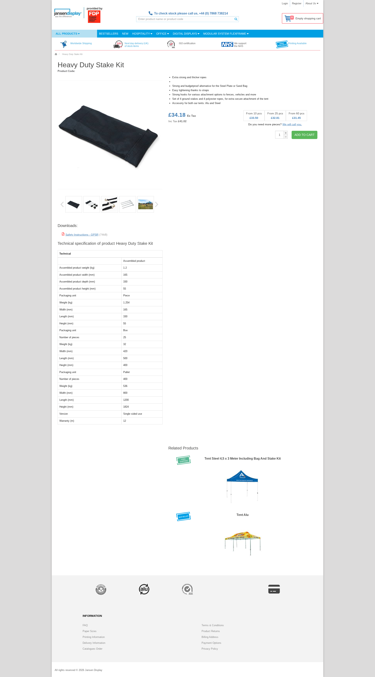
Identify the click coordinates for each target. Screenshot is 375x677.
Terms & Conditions (213, 625)
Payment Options (211, 642)
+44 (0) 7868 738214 (213, 13)
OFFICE (161, 33)
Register (296, 3)
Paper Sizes (89, 631)
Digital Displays (185, 33)
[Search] (236, 19)
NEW (125, 33)
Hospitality (141, 33)
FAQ (85, 625)
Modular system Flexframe (225, 33)
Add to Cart (304, 134)
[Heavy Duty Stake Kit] (73, 204)
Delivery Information (94, 642)
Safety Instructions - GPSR (81, 234)
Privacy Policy (210, 648)
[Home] (56, 54)
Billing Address (210, 637)
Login (285, 3)
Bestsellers (108, 33)
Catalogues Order (92, 648)
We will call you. (292, 124)
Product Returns (211, 631)
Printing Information (94, 637)
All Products (67, 33)
